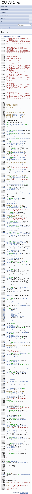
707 (3, 315)
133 (3, 124)
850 (3, 356)
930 (3, 385)
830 (3, 346)
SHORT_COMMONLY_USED (17, 316)
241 (3, 164)
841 (3, 353)
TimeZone (20, 124)
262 (3, 169)
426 (3, 225)
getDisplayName (10, 322)
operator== (20, 261)
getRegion (9, 372)
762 (3, 330)
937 (3, 388)
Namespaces (4, 15)
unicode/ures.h (17, 116)
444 (3, 232)
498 (3, 247)
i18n (2, 28)
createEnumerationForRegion (15, 184)
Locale (25, 207)
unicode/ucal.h (17, 118)
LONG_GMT (14, 315)
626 (3, 287)
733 (3, 321)
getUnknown (9, 131)
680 (3, 309)
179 (3, 137)
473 (3, 241)
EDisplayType (16, 308)
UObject (8, 125)
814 (3, 342)
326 (3, 192)
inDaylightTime (10, 348)
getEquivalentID (11, 193)
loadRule (8, 394)
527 (3, 253)
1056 (3, 474)
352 (3, 198)
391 (3, 212)
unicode (7, 28)
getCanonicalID (10, 226)
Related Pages (5, 9)
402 (3, 216)
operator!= (15, 265)
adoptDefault (10, 213)
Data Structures (5, 19)
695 (3, 313)
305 (3, 187)
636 (3, 294)
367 (3, 202)
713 (3, 316)
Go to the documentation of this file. (11, 36)
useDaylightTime (23, 342)
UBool (7, 236)
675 (3, 308)
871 (3, 363)
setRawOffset (10, 295)
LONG (12, 311)
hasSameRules (22, 353)
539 (3, 261)
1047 (3, 462)
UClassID (16, 360)
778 (3, 335)
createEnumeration (18, 153)
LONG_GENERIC (15, 313)
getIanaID (9, 242)
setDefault (9, 217)
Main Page (4, 6)
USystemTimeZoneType (17, 144)
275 (3, 176)
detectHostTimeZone (12, 199)
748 (3, 325)
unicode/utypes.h (18, 107)
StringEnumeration (19, 141)
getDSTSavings (24, 368)
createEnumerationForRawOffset (16, 171)
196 (3, 141)
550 (3, 265)
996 (3, 424)
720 (3, 318)
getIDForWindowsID (11, 254)
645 (3, 298)
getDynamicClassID (11, 364)
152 (3, 130)
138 (3, 128)
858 (3, 360)
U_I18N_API (13, 124)
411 (3, 221)
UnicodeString (24, 138)
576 (3, 269)
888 (3, 368)
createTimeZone (10, 138)
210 (3, 152)
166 (3, 133)
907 (3, 371)
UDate (26, 287)
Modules (3, 12)
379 (3, 206)
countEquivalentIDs (12, 188)
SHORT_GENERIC (15, 312)
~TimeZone (17, 128)
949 (3, 392)
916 (3, 379)
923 (3, 381)
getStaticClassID (11, 361)
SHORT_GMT (14, 314)
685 (3, 311)
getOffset (9, 270)
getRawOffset (24, 298)
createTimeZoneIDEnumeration (15, 143)
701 (3, 314)
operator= (18, 388)
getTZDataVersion (11, 222)
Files (2, 22)
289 (3, 181)
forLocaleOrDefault (12, 207)
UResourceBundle (18, 392)
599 (3, 277)
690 (3, 312)
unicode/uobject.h (18, 114)
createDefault (10, 203)
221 (3, 157)
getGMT (8, 134)
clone (22, 356)
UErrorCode (14, 149)
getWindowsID (10, 248)
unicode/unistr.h (18, 115)
